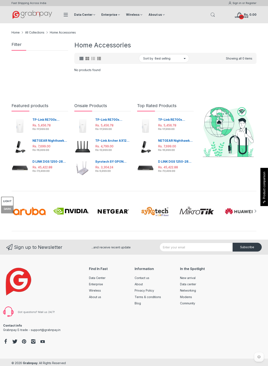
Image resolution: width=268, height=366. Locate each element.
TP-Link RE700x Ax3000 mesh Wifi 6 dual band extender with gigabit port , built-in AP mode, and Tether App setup (49, 120)
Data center (188, 284)
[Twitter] (14, 342)
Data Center (97, 278)
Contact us (142, 278)
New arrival (188, 278)
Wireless (95, 290)
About (139, 284)
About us (95, 297)
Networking (188, 290)
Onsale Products (90, 105)
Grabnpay (30, 363)
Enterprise (96, 284)
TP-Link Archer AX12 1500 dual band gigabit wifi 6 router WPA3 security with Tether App (112, 141)
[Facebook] (5, 342)
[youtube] (42, 342)
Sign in (237, 3)
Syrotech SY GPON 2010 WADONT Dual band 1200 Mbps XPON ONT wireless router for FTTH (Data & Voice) (113, 162)
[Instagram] (33, 342)
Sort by (148, 58)
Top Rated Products (157, 105)
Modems (186, 297)
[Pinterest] (24, 342)
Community (187, 303)
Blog (138, 303)
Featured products (30, 105)
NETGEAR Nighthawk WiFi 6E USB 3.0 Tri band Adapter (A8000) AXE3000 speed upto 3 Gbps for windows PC (49, 141)
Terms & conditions (148, 297)
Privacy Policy (144, 290)
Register (251, 3)
